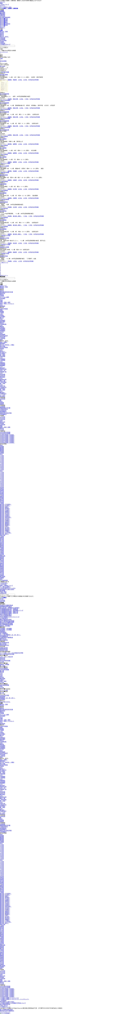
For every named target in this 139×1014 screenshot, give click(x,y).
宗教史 (2, 680)
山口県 (2, 562)
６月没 (2, 478)
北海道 (2, 489)
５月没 (2, 477)
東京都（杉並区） (5, 520)
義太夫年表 (3, 644)
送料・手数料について (6, 586)
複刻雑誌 (2, 343)
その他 (2, 429)
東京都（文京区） (5, 509)
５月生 (2, 460)
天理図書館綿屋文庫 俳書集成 (9, 609)
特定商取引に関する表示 (7, 589)
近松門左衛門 (4, 335)
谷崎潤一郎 (3, 372)
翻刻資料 (2, 13)
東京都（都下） (4, 534)
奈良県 (2, 554)
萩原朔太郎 (3, 379)
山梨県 (2, 536)
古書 (1, 30)
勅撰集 (2, 311)
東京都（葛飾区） (5, 530)
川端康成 (2, 359)
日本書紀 (2, 316)
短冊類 (10, 135)
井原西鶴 (2, 334)
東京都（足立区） (5, 527)
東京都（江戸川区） (6, 532)
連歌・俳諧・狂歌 (5, 427)
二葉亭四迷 (3, 382)
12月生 (20, 180)
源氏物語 (2, 321)
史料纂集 (2, 699)
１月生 (20, 171)
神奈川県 (15, 99)
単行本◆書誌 (4, 22)
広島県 (2, 561)
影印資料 (2, 12)
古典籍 (2, 41)
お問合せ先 (3, 593)
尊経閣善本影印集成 (6, 606)
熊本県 (2, 572)
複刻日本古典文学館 (6, 413)
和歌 (1, 310)
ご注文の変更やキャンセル (7, 588)
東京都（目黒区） (5, 516)
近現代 (2, 677)
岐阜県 (2, 544)
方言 (1, 305)
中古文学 (2, 418)
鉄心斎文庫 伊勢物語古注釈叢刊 (9, 607)
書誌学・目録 (4, 31)
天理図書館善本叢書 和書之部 (9, 611)
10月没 (25, 180)
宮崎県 (2, 575)
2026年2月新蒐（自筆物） (7, 435)
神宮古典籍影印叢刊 (6, 614)
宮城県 (15, 171)
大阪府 (2, 552)
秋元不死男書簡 (4, 103)
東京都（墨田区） (5, 512)
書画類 (2, 450)
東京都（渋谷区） (5, 518)
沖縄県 (2, 577)
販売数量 (2, 590)
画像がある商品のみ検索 (9, 50)
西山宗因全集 (4, 640)
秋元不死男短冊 (4, 130)
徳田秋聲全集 (4, 649)
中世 (1, 325)
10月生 (2, 467)
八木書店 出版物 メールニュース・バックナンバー (14, 999)
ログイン (2, 5)
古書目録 (2, 43)
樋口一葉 (2, 381)
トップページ (4, 52)
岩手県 (2, 491)
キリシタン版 (4, 690)
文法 (1, 299)
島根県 (15, 252)
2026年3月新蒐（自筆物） (7, 436)
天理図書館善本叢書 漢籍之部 (9, 613)
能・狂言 (2, 665)
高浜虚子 (2, 368)
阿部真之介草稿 (4, 238)
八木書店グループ (5, 1007)
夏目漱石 (2, 377)
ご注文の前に (4, 583)
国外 (1, 579)
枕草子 (2, 323)
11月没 (25, 79)
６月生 (20, 198)
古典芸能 (2, 38)
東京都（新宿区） (5, 508)
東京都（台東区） (5, 511)
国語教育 (2, 306)
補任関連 (2, 678)
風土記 (2, 317)
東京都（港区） (17, 216)
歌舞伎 (2, 404)
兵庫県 (15, 198)
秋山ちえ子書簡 (4, 166)
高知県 (2, 567)
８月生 (20, 189)
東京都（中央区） (5, 505)
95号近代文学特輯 (33, 79)
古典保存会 (3, 410)
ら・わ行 (2, 395)
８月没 (2, 481)
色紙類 (2, 451)
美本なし (2, 27)
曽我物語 (2, 330)
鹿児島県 (2, 576)
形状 (1, 445)
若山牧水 (2, 396)
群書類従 (2, 631)
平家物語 (2, 329)
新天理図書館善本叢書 (6, 624)
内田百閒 (2, 356)
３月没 (25, 198)
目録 (1, 686)
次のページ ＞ (4, 275)
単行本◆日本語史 (5, 23)
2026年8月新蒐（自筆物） (7, 442)
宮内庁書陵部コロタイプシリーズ (9, 617)
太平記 (2, 332)
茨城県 (2, 498)
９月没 (2, 482)
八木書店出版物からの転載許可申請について (13, 1003)
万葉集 (2, 312)
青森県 (15, 79)
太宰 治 (2, 370)
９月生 (2, 465)
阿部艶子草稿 (4, 256)
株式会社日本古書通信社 (7, 1010)
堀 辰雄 (2, 383)
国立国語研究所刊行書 (6, 292)
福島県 (2, 496)
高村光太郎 (3, 369)
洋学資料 (2, 298)
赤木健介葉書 (4, 74)
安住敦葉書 (3, 220)
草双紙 (2, 423)
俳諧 (1, 339)
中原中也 (2, 375)
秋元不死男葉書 (4, 112)
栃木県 (2, 499)
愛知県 (2, 547)
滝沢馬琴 (2, 337)
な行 (1, 373)
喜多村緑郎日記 (4, 645)
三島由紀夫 (3, 387)
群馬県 (2, 500)
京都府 (15, 180)
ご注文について (4, 4)
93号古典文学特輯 (5, 432)
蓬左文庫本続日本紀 (6, 619)
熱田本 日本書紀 (5, 626)
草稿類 (10, 99)
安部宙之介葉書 (4, 247)
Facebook (2, 600)
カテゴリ (2, 2)
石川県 (15, 189)
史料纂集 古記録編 (6, 628)
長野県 (2, 538)
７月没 (26, 99)
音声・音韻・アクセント (7, 303)
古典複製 (2, 39)
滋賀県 (2, 549)
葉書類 (10, 79)
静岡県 (2, 545)
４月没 (25, 171)
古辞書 (2, 296)
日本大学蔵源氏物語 (6, 615)
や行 (1, 391)
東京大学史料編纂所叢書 (7, 622)
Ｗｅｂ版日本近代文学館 (7, 654)
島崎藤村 (2, 365)
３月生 (20, 79)
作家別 (2, 348)
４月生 (20, 144)
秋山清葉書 (3, 148)
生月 (1, 454)
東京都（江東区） (5, 531)
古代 (1, 673)
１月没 (25, 189)
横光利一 (2, 392)
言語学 (2, 32)
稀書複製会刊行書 (5, 408)
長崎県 (2, 571)
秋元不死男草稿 (4, 94)
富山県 (2, 540)
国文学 (2, 35)
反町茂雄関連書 (4, 685)
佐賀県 (2, 570)
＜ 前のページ (4, 262)
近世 (1, 333)
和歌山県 (2, 556)
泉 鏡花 (2, 355)
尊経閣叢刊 (3, 411)
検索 (1, 3)
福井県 (2, 543)
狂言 (1, 401)
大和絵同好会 (4, 409)
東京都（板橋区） (5, 525)
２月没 (2, 473)
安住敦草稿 (3, 211)
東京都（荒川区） (5, 529)
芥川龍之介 (3, 352)
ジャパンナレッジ (5, 1012)
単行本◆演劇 (4, 20)
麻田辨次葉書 (4, 175)
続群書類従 (3, 632)
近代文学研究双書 (5, 660)
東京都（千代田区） (6, 504)
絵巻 (1, 420)
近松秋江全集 (4, 650)
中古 (1, 319)
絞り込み (2, 66)
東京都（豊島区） (5, 522)
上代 (1, 314)
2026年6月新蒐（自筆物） (7, 440)
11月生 (21, 99)
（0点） (6, 7)
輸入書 (2, 671)
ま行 (1, 384)
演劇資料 (2, 14)
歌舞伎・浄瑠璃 (4, 664)
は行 (1, 378)
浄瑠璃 (2, 402)
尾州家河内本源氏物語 (6, 623)
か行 (1, 357)
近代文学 (2, 659)
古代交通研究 (4, 668)
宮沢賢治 (2, 388)
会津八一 (2, 351)
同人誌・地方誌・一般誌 (7, 344)
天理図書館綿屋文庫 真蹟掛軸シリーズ (11, 610)
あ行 (1, 350)
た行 (1, 366)
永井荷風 (2, 374)
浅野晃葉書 (3, 184)
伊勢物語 (2, 320)
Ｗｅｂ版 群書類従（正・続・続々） (10, 635)
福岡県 (15, 144)
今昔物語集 (3, 324)
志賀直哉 (2, 364)
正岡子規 (2, 386)
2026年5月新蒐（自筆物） (7, 438)
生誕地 (2, 487)
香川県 (2, 565)
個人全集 (2, 346)
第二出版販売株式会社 (6, 1009)
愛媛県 (2, 566)
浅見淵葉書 (3, 193)
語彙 (1, 301)
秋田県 (2, 494)
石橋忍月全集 (4, 647)
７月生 (25, 216)
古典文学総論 (4, 308)
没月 (1, 471)
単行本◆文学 (4, 18)
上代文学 (2, 417)
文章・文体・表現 (5, 302)
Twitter (2, 598)
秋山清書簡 (3, 139)
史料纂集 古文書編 (6, 629)
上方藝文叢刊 (4, 618)
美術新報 (2, 696)
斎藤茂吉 (2, 363)
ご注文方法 (3, 584)
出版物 (2, 11)
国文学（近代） (4, 36)
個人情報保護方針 (5, 1004)
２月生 (2, 456)
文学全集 (2, 16)
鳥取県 (2, 557)
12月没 (2, 486)
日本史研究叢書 (4, 669)
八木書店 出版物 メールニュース (9, 998)
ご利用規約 (3, 1000)
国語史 (2, 294)
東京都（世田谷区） (6, 517)
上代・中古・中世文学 (6, 656)
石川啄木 (2, 353)
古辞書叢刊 (3, 414)
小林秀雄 (2, 360)
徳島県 (2, 563)
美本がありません (5, 701)
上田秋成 (2, 338)
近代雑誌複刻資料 (5, 17)
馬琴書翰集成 (4, 636)
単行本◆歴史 (4, 21)
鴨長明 (2, 326)
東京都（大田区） (5, 514)
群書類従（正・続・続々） (7, 698)
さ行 (1, 361)
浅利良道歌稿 (4, 202)
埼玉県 (15, 243)
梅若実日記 (3, 638)
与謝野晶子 (3, 393)
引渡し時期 (3, 592)
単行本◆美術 (4, 25)
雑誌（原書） (4, 342)
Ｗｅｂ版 (2, 26)
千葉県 (2, 503)
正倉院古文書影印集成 (6, 605)
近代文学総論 (4, 347)
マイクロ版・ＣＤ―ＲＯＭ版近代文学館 (11, 653)
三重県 (2, 548)
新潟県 (2, 539)
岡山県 (2, 559)
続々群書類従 (4, 633)
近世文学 (2, 422)
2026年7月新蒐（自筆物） (7, 441)
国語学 (2, 34)
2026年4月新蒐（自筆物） (7, 437)
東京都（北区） (4, 526)
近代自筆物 (3, 40)
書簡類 (10, 108)
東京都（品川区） (5, 513)
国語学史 (2, 293)
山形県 (2, 495)
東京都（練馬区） (5, 523)
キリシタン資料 (4, 297)
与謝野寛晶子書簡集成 (6, 637)
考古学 (2, 672)
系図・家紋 (3, 681)
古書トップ (3, 285)
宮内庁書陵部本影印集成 (7, 620)
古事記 (2, 315)
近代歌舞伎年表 (4, 642)
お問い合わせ (4, 1005)
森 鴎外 (2, 390)
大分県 (15, 207)
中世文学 (2, 419)
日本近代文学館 (4, 695)
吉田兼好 (2, 328)
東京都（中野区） (5, 521)
